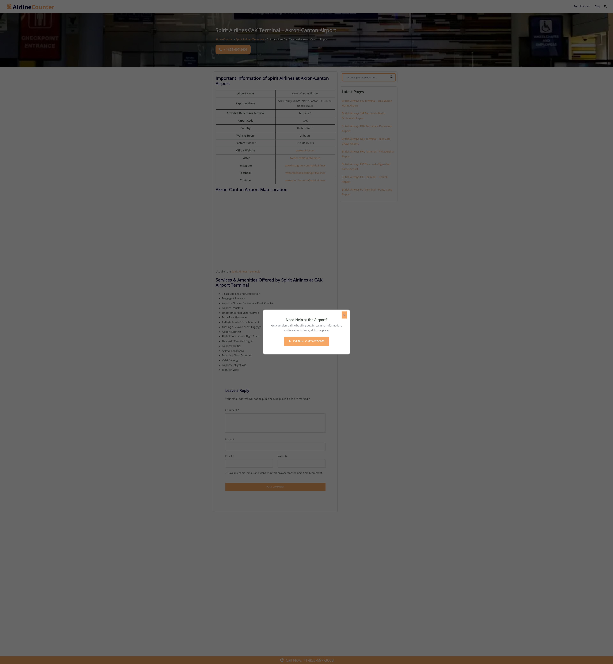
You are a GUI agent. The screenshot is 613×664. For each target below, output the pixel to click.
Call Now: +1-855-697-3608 (308, 341)
